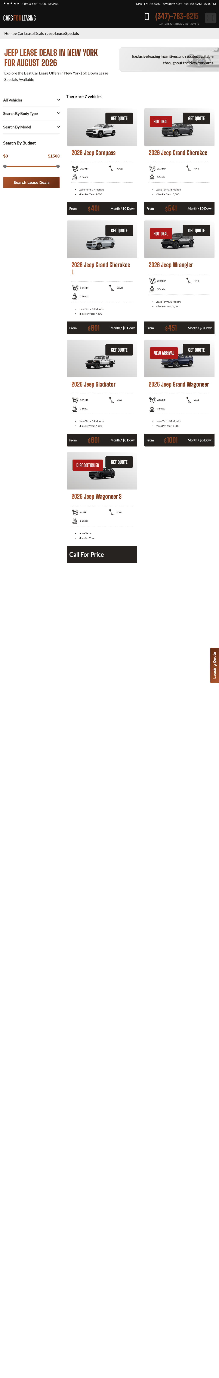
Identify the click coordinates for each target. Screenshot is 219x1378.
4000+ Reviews (49, 4)
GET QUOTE (119, 118)
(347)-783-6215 (177, 16)
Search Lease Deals (31, 182)
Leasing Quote (214, 665)
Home (9, 33)
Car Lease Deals (31, 33)
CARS (19, 18)
